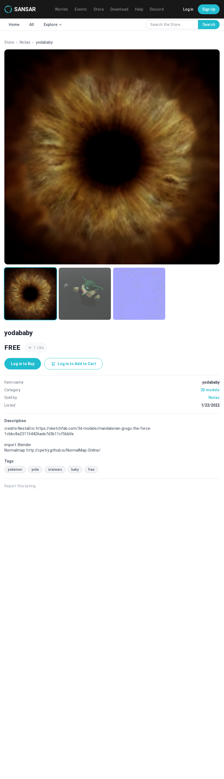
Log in (188, 9)
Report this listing (20, 486)
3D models (210, 390)
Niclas (25, 42)
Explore (50, 24)
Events (81, 9)
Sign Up (208, 9)
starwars (55, 469)
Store (98, 9)
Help (139, 9)
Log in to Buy (22, 364)
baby (75, 469)
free (91, 469)
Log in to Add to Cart (77, 364)
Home (14, 24)
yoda (35, 469)
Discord (157, 9)
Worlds (61, 9)
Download (119, 9)
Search (208, 24)
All (31, 24)
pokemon (15, 469)
